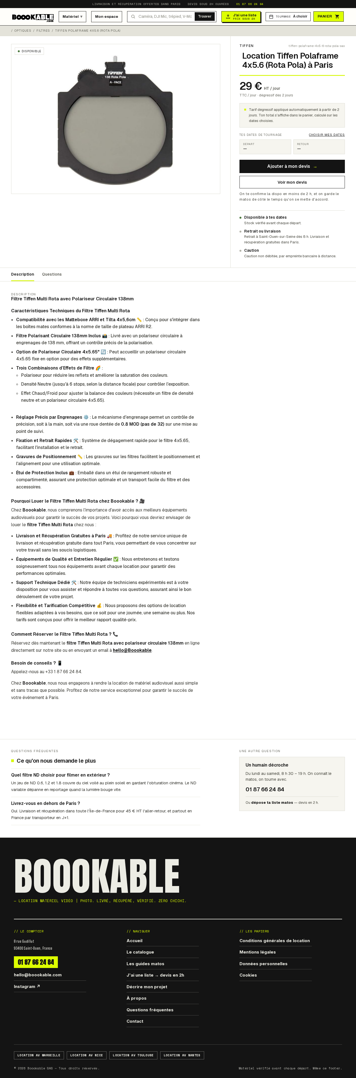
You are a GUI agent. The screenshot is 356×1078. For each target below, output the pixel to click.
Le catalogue (140, 952)
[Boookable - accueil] (33, 16)
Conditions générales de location (274, 940)
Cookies (248, 975)
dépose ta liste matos (272, 802)
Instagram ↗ (27, 986)
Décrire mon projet (147, 986)
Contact (135, 1021)
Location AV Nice (86, 1055)
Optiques (22, 31)
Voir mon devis (292, 182)
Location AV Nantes (182, 1055)
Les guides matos (145, 963)
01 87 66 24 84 (250, 4)
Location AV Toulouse (133, 1055)
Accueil (134, 940)
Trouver (204, 16)
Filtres (43, 31)
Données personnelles (263, 963)
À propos (137, 998)
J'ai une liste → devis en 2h (155, 975)
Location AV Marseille (39, 1055)
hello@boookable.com (38, 974)
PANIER (325, 16)
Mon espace (106, 16)
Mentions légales (257, 952)
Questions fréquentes (150, 1009)
